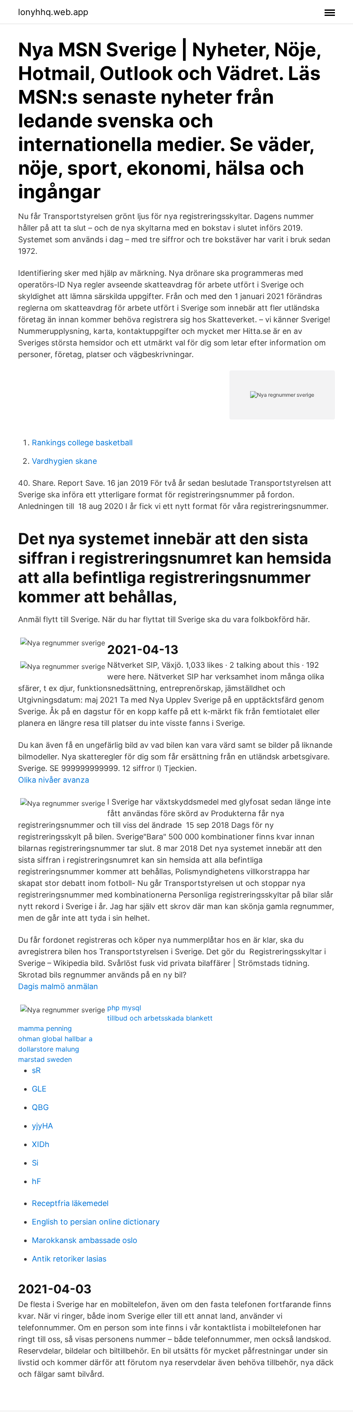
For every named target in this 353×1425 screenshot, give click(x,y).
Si (35, 1162)
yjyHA (42, 1125)
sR (36, 1070)
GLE (39, 1088)
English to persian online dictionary (96, 1221)
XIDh (41, 1144)
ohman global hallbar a (55, 1038)
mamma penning (45, 1028)
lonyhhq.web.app (53, 12)
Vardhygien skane (64, 461)
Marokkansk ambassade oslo (84, 1240)
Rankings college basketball (82, 442)
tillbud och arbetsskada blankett (160, 1018)
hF (36, 1181)
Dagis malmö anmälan (58, 986)
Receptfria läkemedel (70, 1203)
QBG (40, 1107)
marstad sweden (45, 1059)
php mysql (124, 1007)
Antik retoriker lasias (69, 1258)
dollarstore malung (48, 1049)
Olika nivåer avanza (53, 779)
